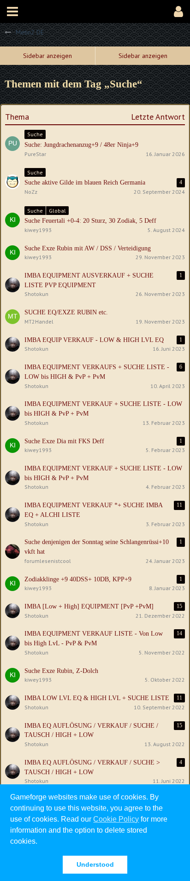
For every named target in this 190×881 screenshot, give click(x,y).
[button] (12, 11)
